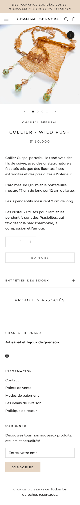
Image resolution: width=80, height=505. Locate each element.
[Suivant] (55, 111)
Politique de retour (21, 411)
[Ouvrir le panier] (74, 19)
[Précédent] (24, 111)
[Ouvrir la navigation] (6, 19)
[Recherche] (66, 19)
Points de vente (18, 388)
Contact (12, 380)
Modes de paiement (22, 395)
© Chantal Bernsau (31, 489)
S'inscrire (23, 467)
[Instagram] (7, 355)
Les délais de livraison (23, 403)
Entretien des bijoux (27, 280)
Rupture (40, 257)
